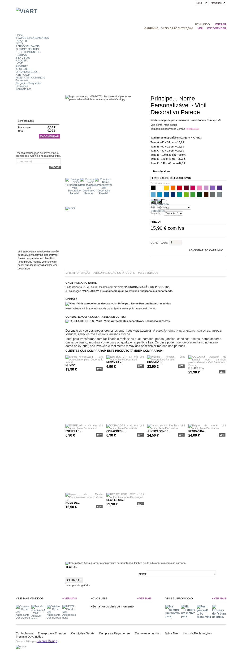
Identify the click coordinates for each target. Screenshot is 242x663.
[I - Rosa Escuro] (192, 188)
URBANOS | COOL (27, 71)
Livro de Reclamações (197, 633)
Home (19, 35)
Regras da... (197, 431)
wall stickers (32, 265)
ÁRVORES (22, 66)
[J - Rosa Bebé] (199, 188)
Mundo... (71, 365)
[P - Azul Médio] (166, 194)
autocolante (29, 251)
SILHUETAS (23, 57)
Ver (200, 28)
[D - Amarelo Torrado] (166, 188)
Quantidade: (159, 242)
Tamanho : (157, 213)
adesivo (41, 251)
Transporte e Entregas (52, 633)
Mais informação (77, 272)
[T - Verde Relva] (192, 194)
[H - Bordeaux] (186, 188)
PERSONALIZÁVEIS (27, 46)
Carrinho (25, 111)
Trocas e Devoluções (29, 636)
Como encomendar (147, 633)
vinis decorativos (48, 254)
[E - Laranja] (173, 188)
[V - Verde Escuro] (199, 194)
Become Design (47, 641)
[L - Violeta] (212, 188)
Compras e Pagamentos (114, 633)
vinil (20, 251)
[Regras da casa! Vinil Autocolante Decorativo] (207, 428)
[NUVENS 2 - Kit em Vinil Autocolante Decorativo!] (125, 359)
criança (28, 258)
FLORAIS (21, 54)
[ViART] (26, 11)
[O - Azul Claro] (159, 194)
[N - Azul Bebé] (153, 194)
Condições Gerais (82, 633)
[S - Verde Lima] (186, 194)
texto (20, 261)
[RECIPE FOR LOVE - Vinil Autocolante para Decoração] (125, 497)
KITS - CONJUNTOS (28, 52)
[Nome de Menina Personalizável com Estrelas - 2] (84, 499)
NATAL (20, 43)
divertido (48, 258)
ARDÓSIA (21, 60)
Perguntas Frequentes (29, 83)
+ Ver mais (69, 598)
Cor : (153, 207)
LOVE (19, 63)
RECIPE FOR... (115, 499)
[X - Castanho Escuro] (206, 194)
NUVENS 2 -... (114, 362)
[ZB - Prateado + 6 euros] (153, 201)
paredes (38, 258)
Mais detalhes (161, 171)
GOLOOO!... (196, 368)
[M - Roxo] (219, 188)
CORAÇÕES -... (115, 431)
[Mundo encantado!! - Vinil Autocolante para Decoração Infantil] (84, 362)
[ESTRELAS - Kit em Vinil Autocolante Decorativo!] (84, 428)
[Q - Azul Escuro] (173, 194)
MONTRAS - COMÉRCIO (31, 77)
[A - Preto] (153, 188)
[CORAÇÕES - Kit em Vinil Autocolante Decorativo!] (125, 428)
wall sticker (45, 265)
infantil (34, 254)
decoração (52, 251)
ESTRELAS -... (74, 431)
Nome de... (72, 502)
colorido (46, 261)
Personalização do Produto (114, 272)
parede (28, 261)
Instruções (22, 86)
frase (21, 258)
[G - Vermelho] (179, 188)
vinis (54, 261)
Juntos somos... (158, 431)
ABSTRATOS (23, 69)
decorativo (24, 254)
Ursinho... (154, 362)
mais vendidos (148, 272)
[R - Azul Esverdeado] (179, 194)
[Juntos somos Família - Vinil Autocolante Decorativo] (166, 428)
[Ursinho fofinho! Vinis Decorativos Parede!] (166, 359)
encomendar (216, 28)
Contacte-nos (23, 88)
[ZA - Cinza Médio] (219, 194)
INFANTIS (21, 40)
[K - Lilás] (206, 188)
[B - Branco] (159, 188)
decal (21, 265)
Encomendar (49, 136)
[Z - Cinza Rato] (212, 194)
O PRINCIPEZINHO (27, 49)
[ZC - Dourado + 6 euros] (159, 201)
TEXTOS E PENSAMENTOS (32, 37)
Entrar (220, 24)
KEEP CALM (23, 74)
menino (37, 261)
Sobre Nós (22, 80)
